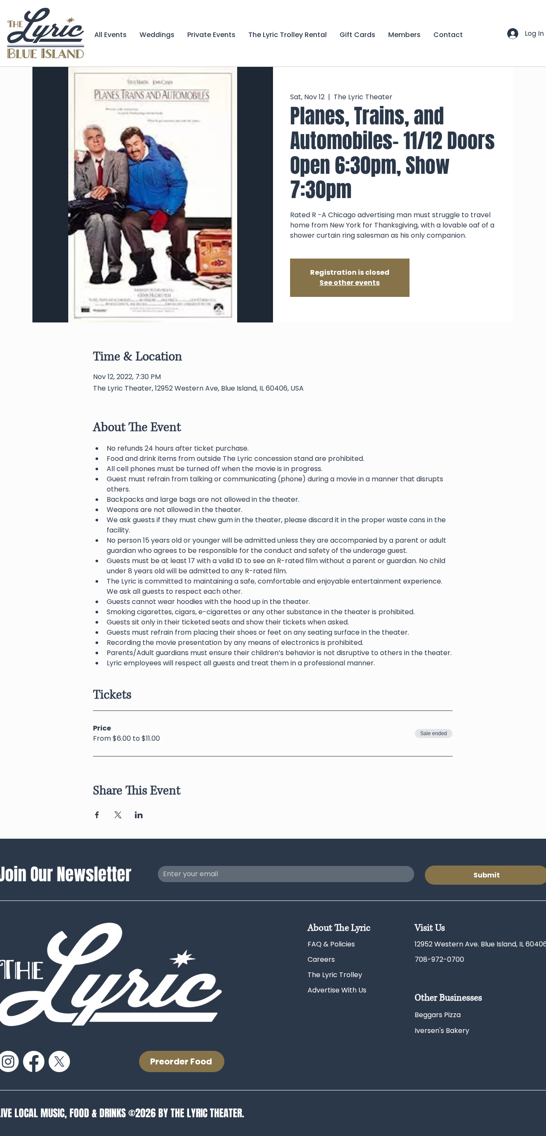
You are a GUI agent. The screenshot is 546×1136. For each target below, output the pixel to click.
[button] (404, 34)
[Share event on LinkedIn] (139, 814)
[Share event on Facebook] (97, 814)
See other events (349, 283)
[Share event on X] (118, 814)
